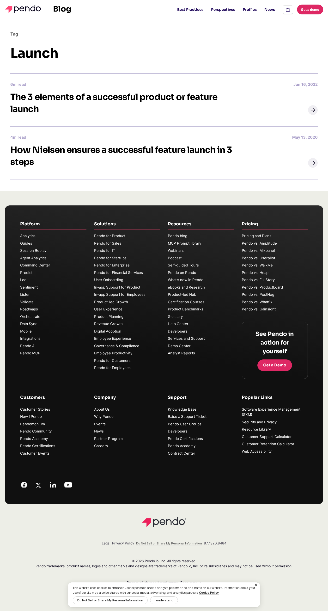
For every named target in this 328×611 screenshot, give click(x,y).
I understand (164, 600)
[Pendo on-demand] (288, 9)
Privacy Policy (123, 543)
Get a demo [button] (310, 9)
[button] (313, 110)
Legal (106, 543)
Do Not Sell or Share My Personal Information (110, 600)
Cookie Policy (209, 592)
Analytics (28, 236)
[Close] (256, 585)
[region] (164, 594)
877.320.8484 (215, 543)
